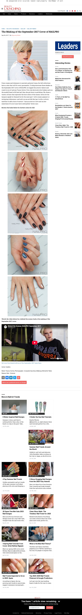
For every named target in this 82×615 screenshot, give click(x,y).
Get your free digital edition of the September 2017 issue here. (22, 363)
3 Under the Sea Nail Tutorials (40, 417)
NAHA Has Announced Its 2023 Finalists (62, 79)
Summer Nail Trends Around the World (39, 448)
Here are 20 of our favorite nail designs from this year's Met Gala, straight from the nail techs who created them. (14, 518)
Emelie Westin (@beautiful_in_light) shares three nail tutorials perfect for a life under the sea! (40, 422)
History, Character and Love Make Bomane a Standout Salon (63, 135)
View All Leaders (68, 57)
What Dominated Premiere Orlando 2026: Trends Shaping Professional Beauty (64, 117)
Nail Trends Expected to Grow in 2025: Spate (14, 577)
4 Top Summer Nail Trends (12, 479)
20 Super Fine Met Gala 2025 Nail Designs (13, 512)
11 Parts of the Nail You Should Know (62, 97)
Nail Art (23, 28)
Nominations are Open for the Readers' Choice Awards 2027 (64, 107)
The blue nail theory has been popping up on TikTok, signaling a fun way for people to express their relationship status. (40, 548)
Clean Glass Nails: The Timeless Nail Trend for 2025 (64, 126)
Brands (56, 66)
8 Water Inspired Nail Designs (13, 417)
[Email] (3, 377)
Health (56, 94)
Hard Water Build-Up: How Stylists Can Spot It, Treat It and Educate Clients (63, 88)
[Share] (7, 377)
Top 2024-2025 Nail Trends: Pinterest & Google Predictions (41, 577)
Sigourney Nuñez (16, 35)
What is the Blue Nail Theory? (40, 544)
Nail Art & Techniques (12, 28)
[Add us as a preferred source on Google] (18, 377)
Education (57, 85)
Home (3, 28)
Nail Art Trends (31, 28)
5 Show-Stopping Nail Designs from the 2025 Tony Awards (40, 480)
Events (56, 76)
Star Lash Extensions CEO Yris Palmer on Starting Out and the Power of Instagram (63, 70)
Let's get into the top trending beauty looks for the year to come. (40, 582)
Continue (49, 607)
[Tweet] (14, 377)
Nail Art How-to (33, 413)
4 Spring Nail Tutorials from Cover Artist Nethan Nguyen (13, 545)
